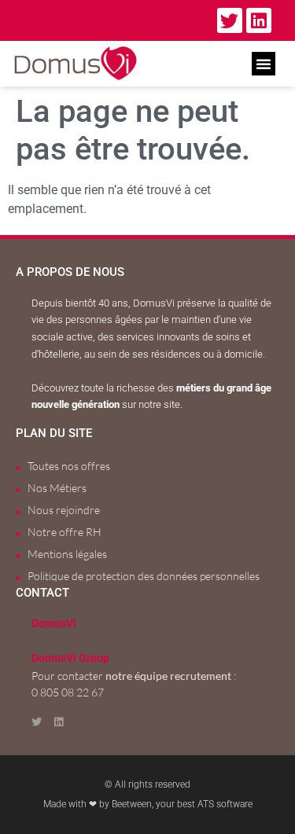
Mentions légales (67, 553)
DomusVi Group (70, 658)
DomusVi (53, 623)
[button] (263, 63)
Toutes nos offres (69, 465)
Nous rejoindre (64, 509)
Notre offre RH (64, 531)
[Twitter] (229, 20)
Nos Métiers (57, 487)
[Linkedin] (258, 20)
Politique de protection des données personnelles (144, 575)
